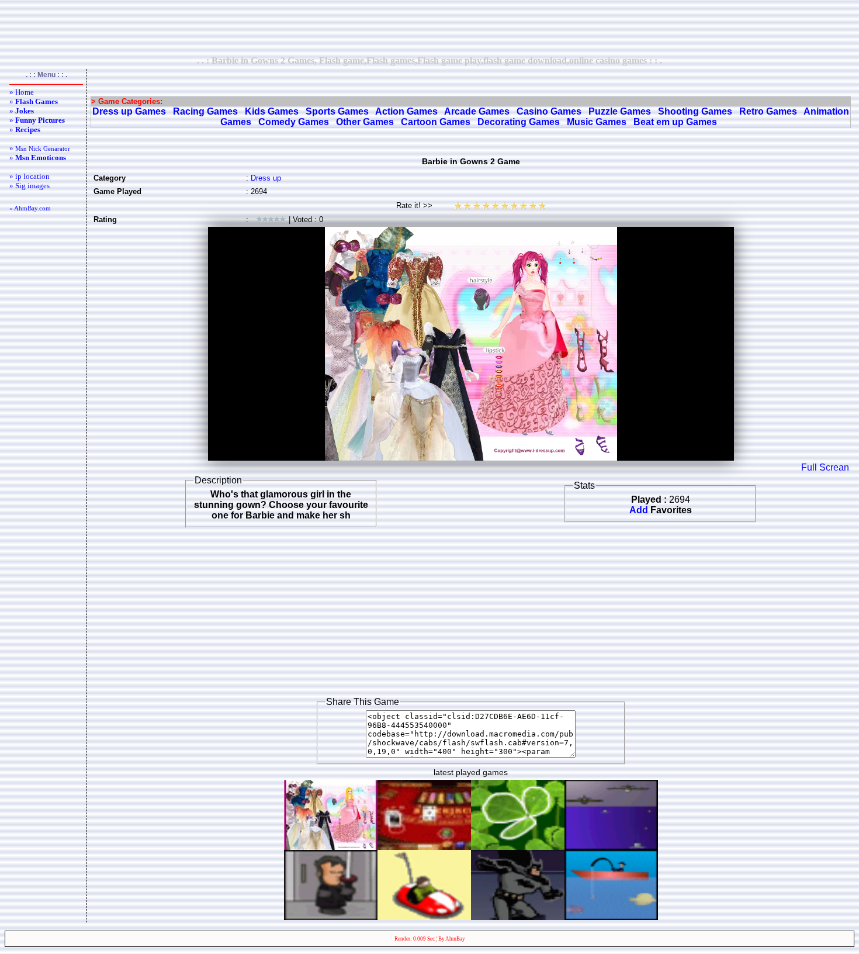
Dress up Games (129, 111)
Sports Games (337, 111)
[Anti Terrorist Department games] (330, 917)
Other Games (365, 122)
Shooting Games (695, 111)
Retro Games (768, 111)
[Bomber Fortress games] (611, 847)
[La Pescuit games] (611, 917)
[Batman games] (517, 917)
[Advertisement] (429, 27)
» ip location (29, 176)
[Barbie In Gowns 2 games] (330, 847)
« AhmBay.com (30, 208)
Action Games (406, 111)
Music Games (596, 122)
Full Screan (825, 467)
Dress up (266, 178)
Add (638, 510)
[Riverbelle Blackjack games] (424, 847)
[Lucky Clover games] (517, 847)
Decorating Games (518, 122)
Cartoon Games (435, 122)
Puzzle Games (619, 111)
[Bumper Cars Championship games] (424, 917)
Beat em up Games (675, 122)
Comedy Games (293, 122)
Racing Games (205, 111)
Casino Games (549, 111)
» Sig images (29, 185)
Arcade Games (477, 111)
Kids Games (272, 111)
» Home (21, 92)
